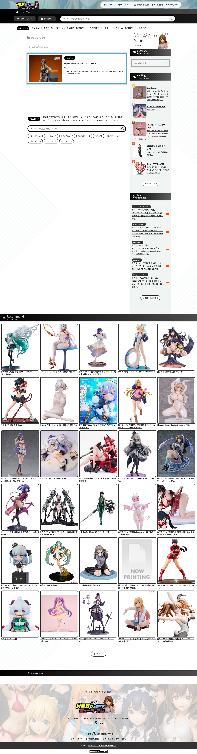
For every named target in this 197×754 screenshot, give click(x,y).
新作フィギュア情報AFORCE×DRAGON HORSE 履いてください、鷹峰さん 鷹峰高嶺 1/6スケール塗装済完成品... (147, 250)
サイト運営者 (158, 4)
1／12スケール (84, 136)
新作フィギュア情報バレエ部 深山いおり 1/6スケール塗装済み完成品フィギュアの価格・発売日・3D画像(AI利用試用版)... (147, 232)
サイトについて (126, 4)
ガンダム (35, 28)
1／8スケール (98, 120)
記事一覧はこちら (151, 298)
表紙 (106, 28)
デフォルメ (66, 117)
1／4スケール (52, 136)
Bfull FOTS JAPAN (156, 164)
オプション (78, 117)
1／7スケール (52, 141)
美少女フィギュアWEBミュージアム (102, 745)
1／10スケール (116, 28)
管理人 (138, 45)
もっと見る (98, 654)
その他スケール (96, 28)
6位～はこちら (151, 183)
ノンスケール (67, 141)
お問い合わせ (173, 4)
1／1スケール (131, 28)
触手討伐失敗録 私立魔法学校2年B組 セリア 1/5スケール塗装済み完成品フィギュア (158, 170)
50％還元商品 (68, 28)
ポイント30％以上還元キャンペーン (62, 120)
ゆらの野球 (151, 109)
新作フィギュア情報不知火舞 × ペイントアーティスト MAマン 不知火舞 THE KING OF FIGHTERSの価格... (147, 266)
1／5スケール (47, 28)
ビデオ (57, 28)
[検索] (172, 18)
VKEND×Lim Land (156, 106)
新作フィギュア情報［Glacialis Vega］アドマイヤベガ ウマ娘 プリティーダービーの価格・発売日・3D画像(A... (147, 282)
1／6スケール (82, 28)
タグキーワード (25, 18)
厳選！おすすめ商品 (51, 117)
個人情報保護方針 (142, 4)
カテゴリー (48, 18)
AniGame (152, 88)
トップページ (111, 4)
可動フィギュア (91, 117)
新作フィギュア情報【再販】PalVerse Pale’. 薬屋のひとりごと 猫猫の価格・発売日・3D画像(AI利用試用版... (147, 214)
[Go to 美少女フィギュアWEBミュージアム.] (17, 12)
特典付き (142, 28)
